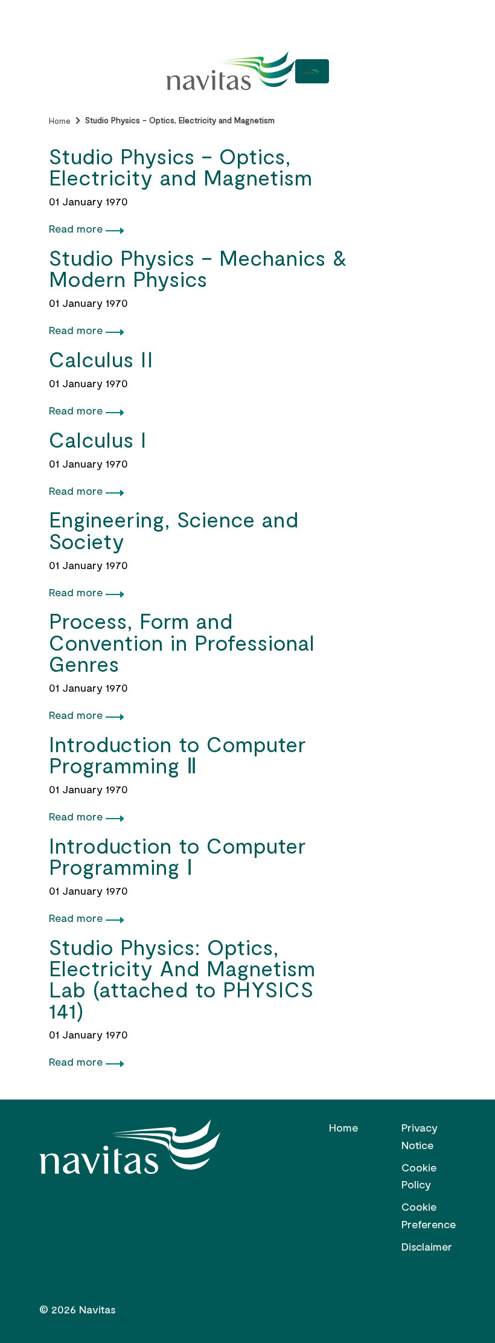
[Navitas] (230, 71)
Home (60, 121)
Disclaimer (426, 1246)
